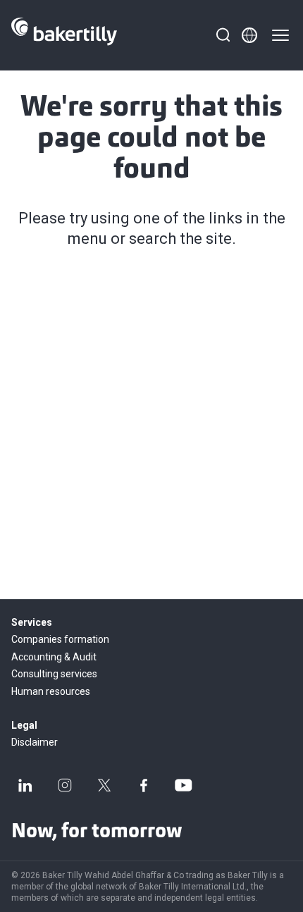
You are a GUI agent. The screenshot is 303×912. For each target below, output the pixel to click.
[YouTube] (183, 785)
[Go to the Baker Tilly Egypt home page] (64, 35)
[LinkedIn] (25, 785)
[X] (104, 785)
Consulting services (54, 673)
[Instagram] (65, 785)
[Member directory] (249, 35)
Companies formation (60, 639)
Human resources (50, 691)
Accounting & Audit (54, 657)
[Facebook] (144, 785)
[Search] (222, 35)
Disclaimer (34, 742)
